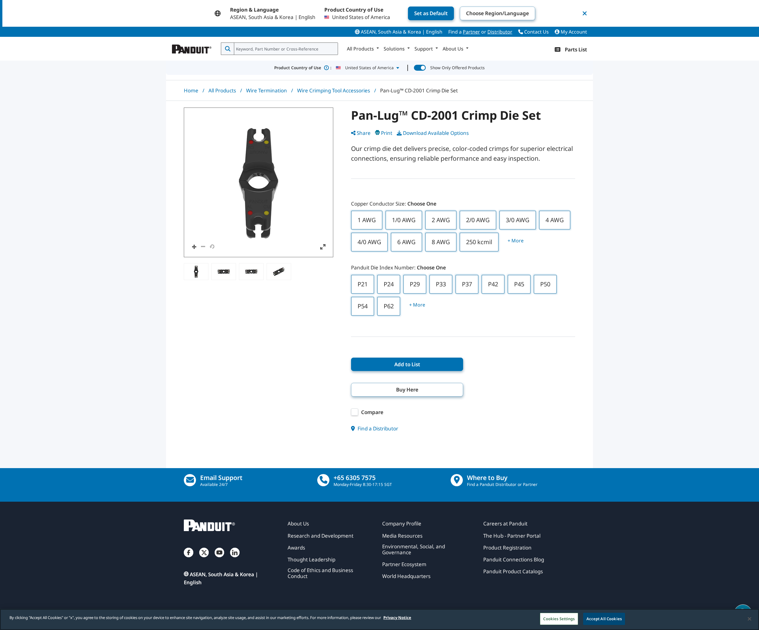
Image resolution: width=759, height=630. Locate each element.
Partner (471, 32)
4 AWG (555, 220)
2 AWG (441, 220)
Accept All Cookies (604, 618)
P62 (389, 306)
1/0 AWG (404, 220)
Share (364, 133)
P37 (467, 284)
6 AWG (406, 242)
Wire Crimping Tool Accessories (333, 90)
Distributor (499, 32)
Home (191, 90)
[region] (379, 619)
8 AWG (441, 242)
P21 (363, 284)
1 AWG (367, 220)
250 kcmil (479, 242)
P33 (441, 284)
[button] (258, 182)
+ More (516, 240)
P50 (545, 284)
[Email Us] (190, 480)
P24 (389, 284)
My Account (573, 32)
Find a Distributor (377, 428)
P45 (519, 284)
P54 (363, 306)
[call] (323, 480)
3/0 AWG (518, 220)
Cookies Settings (559, 618)
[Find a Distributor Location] (457, 480)
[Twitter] (204, 558)
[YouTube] (219, 558)
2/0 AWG (478, 220)
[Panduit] (192, 47)
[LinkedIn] (235, 558)
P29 (415, 284)
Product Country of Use (302, 67)
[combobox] (285, 49)
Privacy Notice (397, 617)
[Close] (749, 618)
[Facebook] (188, 558)
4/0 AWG (369, 242)
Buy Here (407, 389)
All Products (222, 90)
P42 (493, 284)
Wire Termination (266, 90)
